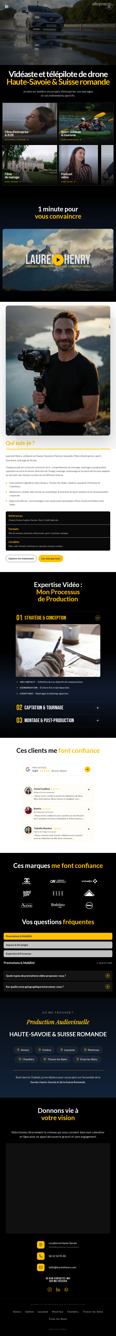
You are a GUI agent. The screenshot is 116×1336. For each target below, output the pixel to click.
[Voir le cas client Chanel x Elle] (26, 881)
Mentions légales (58, 1329)
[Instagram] (50, 1289)
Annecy (25, 1049)
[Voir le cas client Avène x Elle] (26, 905)
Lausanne (69, 1049)
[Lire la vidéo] (58, 260)
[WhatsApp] (66, 1289)
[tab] (58, 936)
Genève (46, 1049)
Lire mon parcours (50, 558)
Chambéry (28, 1059)
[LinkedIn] (58, 1289)
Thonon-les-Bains (57, 1059)
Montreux (93, 1049)
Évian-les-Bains (88, 1059)
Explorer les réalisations (21, 558)
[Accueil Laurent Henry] (7, 6)
